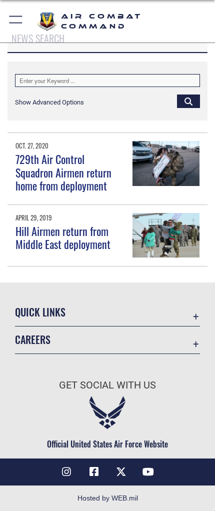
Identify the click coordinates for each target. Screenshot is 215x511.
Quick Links (40, 312)
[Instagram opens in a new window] (66, 472)
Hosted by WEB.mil (108, 498)
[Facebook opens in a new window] (94, 472)
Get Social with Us (107, 385)
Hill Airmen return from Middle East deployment (63, 237)
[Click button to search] (188, 101)
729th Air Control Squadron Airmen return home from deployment (64, 172)
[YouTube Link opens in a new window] (148, 472)
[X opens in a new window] (121, 472)
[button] (16, 21)
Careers (32, 339)
